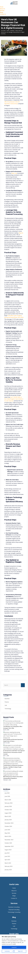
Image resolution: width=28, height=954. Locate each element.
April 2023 (7, 859)
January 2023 (8, 869)
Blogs (1, 12)
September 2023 (9, 846)
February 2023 (8, 866)
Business (12, 30)
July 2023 (7, 853)
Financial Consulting (14, 909)
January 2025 (8, 819)
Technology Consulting (14, 912)
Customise (7, 951)
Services (2, 10)
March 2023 (8, 863)
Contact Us (3, 14)
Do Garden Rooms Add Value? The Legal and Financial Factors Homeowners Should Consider (14, 752)
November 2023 (9, 839)
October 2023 (8, 843)
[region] (14, 944)
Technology (8, 708)
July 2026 (7, 793)
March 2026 (8, 800)
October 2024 (8, 826)
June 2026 (7, 796)
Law (6, 705)
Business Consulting (14, 907)
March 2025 (8, 816)
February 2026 (8, 803)
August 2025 (8, 813)
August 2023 (8, 850)
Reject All (20, 951)
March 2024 (8, 836)
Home (1, 7)
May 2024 (7, 833)
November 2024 (9, 823)
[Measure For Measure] (14, 3)
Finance (7, 702)
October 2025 (8, 809)
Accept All (14, 947)
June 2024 (7, 829)
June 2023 (7, 856)
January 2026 (8, 806)
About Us (2, 9)
